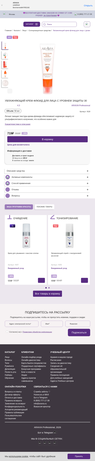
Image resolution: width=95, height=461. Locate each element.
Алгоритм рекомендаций (16, 409)
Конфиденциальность (15, 407)
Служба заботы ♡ (42, 392)
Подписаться (79, 332)
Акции (24, 375)
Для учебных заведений (61, 378)
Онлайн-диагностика (30, 360)
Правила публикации (14, 412)
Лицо (24, 30)
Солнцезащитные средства (40, 30)
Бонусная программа (31, 369)
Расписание (55, 360)
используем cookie (18, 456)
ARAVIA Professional (80, 105)
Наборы (8, 375)
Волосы (8, 360)
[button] (80, 91)
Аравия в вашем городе (61, 357)
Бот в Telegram (40, 398)
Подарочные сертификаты (33, 366)
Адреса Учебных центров (62, 381)
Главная (8, 30)
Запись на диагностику (60, 363)
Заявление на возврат (15, 404)
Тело (7, 363)
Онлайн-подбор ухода (31, 357)
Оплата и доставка (13, 398)
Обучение (9, 378)
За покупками (50, 16)
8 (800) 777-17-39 (84, 14)
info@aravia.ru (40, 404)
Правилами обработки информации (37, 332)
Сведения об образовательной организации (58, 369)
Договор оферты (12, 395)
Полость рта (10, 372)
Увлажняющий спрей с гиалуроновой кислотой (66, 254)
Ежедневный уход (16, 268)
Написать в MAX (41, 395)
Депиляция (10, 369)
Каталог (17, 30)
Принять (79, 456)
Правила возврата (13, 401)
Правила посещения (59, 375)
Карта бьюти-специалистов (33, 363)
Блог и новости (28, 372)
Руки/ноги (9, 366)
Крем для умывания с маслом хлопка (23, 253)
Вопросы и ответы (13, 392)
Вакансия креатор (42, 407)
